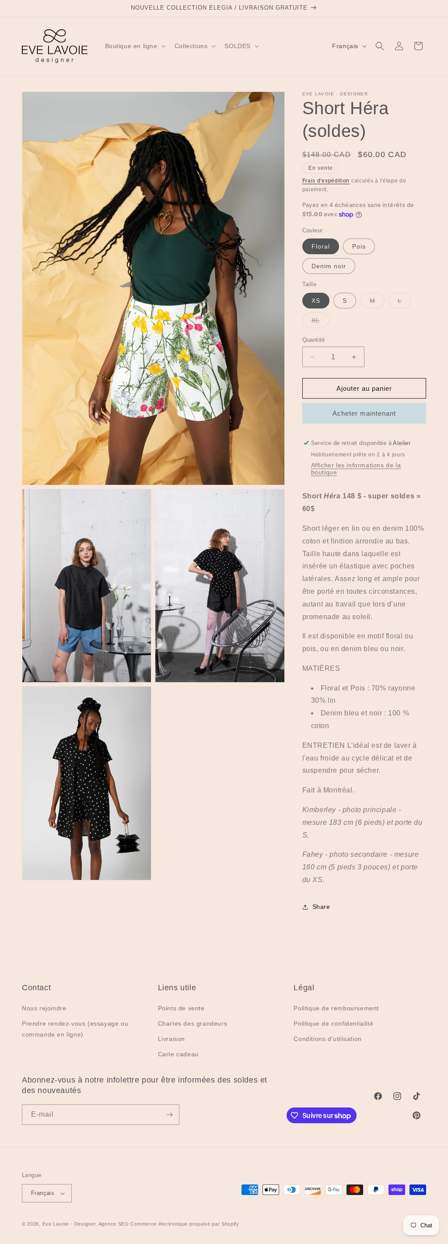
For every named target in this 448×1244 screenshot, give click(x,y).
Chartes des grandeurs (193, 1023)
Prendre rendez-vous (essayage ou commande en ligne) (75, 1029)
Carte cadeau (178, 1054)
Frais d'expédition (326, 181)
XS (316, 300)
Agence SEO (113, 1223)
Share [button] (321, 906)
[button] (134, 46)
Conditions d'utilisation (327, 1038)
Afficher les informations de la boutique (356, 469)
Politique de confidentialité (333, 1023)
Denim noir (329, 266)
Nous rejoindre (44, 1008)
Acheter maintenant (364, 413)
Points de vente (181, 1008)
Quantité (313, 339)
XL (320, 322)
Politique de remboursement (336, 1008)
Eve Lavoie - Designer (69, 1223)
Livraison (171, 1038)
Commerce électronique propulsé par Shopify (184, 1223)
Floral (321, 246)
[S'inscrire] (169, 1114)
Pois (359, 246)
